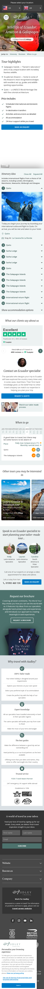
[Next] (40, 206)
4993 (17, 339)
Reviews (22, 54)
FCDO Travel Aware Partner (22, 779)
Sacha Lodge (11, 251)
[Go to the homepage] (23, 17)
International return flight (17, 297)
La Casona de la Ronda (19, 238)
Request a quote (22, 396)
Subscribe (22, 846)
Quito (8, 188)
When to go (32, 54)
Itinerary (13, 54)
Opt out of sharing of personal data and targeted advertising (17, 978)
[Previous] (4, 206)
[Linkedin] (31, 920)
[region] (22, 151)
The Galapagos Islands (16, 274)
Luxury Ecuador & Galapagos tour (13, 503)
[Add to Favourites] (4, 47)
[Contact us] (6, 17)
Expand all (37, 174)
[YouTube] (25, 920)
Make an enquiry (22, 127)
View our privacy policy (15, 973)
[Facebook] (13, 920)
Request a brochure (22, 620)
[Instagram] (19, 920)
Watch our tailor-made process (29, 406)
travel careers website (22, 908)
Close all (27, 174)
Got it (18, 985)
